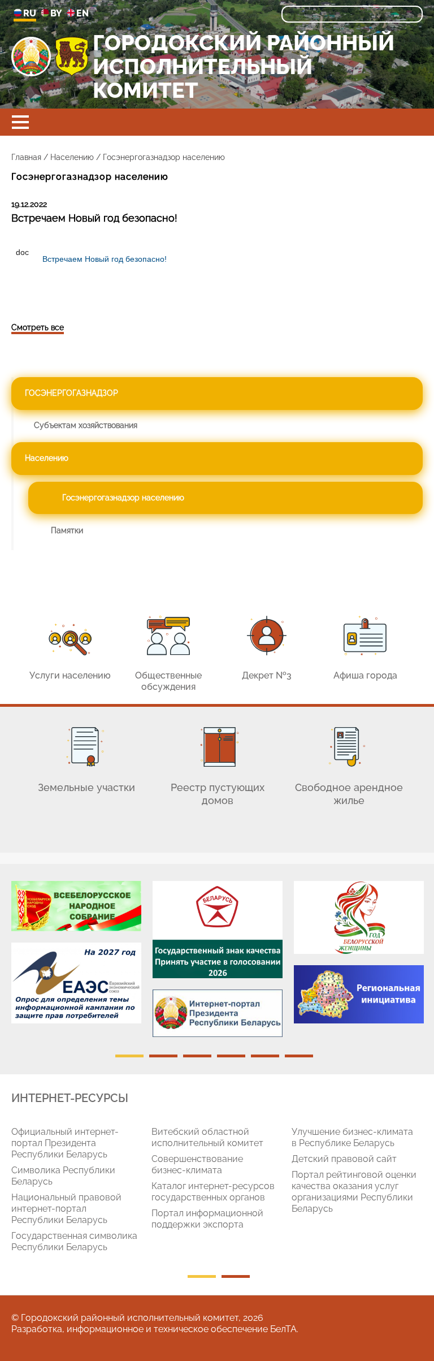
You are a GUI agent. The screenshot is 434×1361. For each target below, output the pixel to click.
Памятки (67, 530)
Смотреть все (37, 327)
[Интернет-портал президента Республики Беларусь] (218, 1013)
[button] (20, 122)
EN (82, 13)
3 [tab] (197, 1056)
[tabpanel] (76, 958)
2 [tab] (163, 1056)
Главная (26, 157)
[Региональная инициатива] (359, 994)
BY (56, 13)
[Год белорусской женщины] (359, 917)
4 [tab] (231, 1056)
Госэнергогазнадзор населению (123, 497)
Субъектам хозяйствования (85, 425)
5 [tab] (265, 1056)
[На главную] (31, 56)
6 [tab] (299, 1056)
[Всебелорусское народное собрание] (76, 906)
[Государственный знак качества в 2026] (218, 929)
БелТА (283, 1329)
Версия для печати (31, 291)
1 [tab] (129, 1056)
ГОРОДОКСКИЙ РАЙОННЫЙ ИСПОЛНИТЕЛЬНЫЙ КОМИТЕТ (243, 67)
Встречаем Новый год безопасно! (104, 258)
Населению (72, 157)
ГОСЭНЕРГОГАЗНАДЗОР (71, 393)
